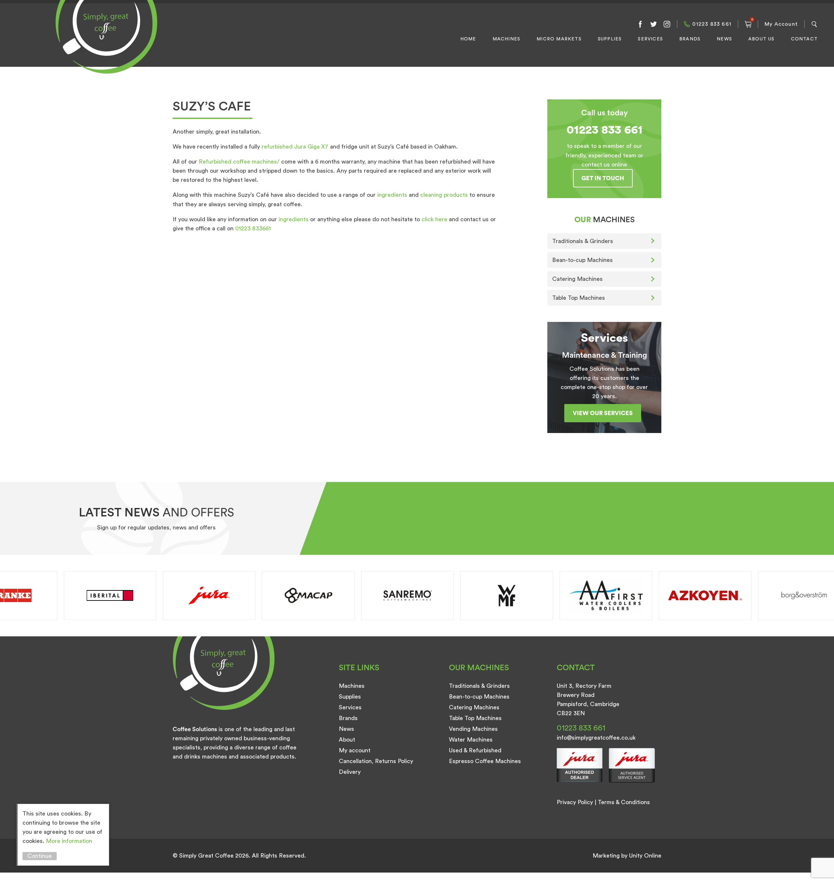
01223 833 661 (711, 24)
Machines (507, 39)
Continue (39, 856)
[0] (748, 24)
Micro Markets (559, 39)
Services (650, 39)
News (724, 39)
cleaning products (444, 195)
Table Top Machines (578, 298)
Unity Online (645, 856)
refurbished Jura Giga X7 (295, 147)
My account (354, 750)
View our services (603, 413)
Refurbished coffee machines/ (239, 162)
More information (69, 841)
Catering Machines (577, 279)
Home (468, 39)
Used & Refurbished (475, 750)
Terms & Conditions (624, 802)
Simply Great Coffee (104, 44)
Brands (689, 39)
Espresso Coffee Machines (485, 761)
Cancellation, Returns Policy (376, 761)
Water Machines (471, 740)
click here (434, 219)
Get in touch (603, 178)
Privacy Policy (575, 802)
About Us (761, 39)
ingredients (392, 195)
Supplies (610, 39)
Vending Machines (473, 729)
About (347, 740)
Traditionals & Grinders (582, 241)
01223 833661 (253, 228)
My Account (781, 24)
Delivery (350, 772)
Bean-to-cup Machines (582, 260)
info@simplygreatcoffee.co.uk (596, 738)
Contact (804, 39)
